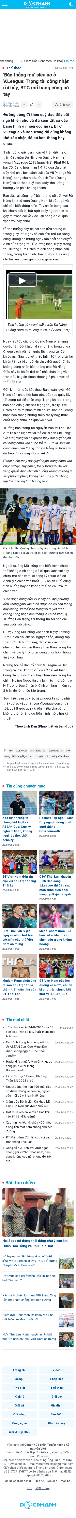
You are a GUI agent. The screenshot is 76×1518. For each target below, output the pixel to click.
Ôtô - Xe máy (56, 1423)
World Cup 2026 (19, 1432)
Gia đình (56, 1405)
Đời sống (19, 1414)
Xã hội (19, 1379)
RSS (29, 1488)
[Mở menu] (5, 4)
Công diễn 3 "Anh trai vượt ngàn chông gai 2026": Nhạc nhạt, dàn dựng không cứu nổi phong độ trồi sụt (40, 1154)
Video (57, 1370)
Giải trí (19, 1405)
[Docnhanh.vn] (38, 1506)
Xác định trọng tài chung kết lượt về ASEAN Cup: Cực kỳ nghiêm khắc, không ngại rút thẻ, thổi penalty (40, 1048)
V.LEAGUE (21, 750)
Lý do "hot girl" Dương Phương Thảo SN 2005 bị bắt (40, 1078)
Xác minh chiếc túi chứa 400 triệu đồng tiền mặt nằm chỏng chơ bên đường (40, 1127)
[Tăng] (39, 104)
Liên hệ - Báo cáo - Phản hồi (52, 1481)
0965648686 (18, 1463)
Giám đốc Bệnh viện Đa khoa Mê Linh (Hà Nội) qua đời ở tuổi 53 (40, 1104)
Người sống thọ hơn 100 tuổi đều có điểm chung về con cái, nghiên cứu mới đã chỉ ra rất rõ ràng (40, 1091)
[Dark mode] (71, 4)
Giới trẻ (56, 1396)
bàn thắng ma (37, 750)
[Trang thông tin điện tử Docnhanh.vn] (37, 4)
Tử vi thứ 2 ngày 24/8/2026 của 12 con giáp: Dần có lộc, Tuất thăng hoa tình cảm (40, 1032)
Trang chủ (19, 1370)
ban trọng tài (56, 750)
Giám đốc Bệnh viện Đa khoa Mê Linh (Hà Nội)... (39, 61)
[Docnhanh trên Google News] (11, 104)
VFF (11, 750)
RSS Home (42, 1488)
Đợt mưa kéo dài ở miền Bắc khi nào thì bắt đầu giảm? (40, 1114)
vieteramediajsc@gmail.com (55, 1463)
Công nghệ (19, 1423)
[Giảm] (24, 104)
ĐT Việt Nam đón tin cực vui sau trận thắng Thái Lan (40, 1140)
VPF (68, 750)
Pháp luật (56, 1379)
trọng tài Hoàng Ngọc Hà (18, 756)
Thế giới (19, 1387)
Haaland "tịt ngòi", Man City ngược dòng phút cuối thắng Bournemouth (40, 1066)
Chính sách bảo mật (18, 1481)
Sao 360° (57, 1414)
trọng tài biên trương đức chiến (52, 756)
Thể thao (56, 1387)
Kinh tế (19, 1396)
